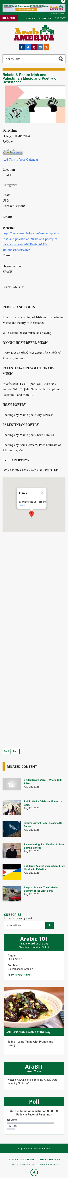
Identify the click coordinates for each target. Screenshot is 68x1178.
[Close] (42, 492)
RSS (46, 46)
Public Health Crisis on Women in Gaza (43, 803)
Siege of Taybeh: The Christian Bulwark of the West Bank (41, 889)
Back (7, 751)
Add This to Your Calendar (20, 159)
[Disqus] (34, 600)
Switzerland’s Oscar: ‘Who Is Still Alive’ (43, 781)
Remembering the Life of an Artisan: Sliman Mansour (44, 846)
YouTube (34, 46)
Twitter (28, 46)
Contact (30, 18)
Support (60, 18)
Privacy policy (49, 1164)
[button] (31, 514)
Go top (32, 1172)
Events (22, 505)
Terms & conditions (22, 1164)
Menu (11, 18)
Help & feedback (50, 1159)
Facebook (22, 46)
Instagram (40, 46)
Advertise (45, 18)
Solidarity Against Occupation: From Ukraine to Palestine (44, 867)
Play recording (19, 975)
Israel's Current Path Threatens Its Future (43, 824)
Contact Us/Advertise (21, 1159)
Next (15, 751)
